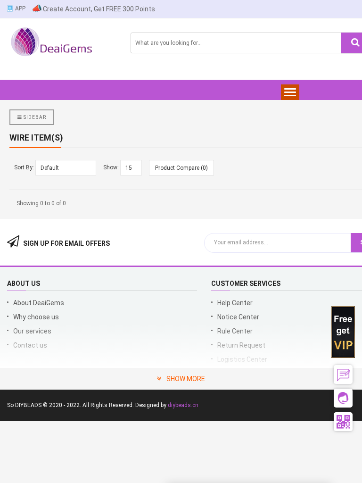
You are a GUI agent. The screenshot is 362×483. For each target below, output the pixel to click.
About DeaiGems (38, 303)
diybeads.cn (183, 405)
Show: (111, 167)
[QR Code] (343, 421)
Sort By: (24, 167)
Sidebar (34, 117)
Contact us (30, 345)
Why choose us (36, 317)
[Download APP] (10, 7)
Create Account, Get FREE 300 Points (99, 9)
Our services (32, 331)
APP (20, 8)
